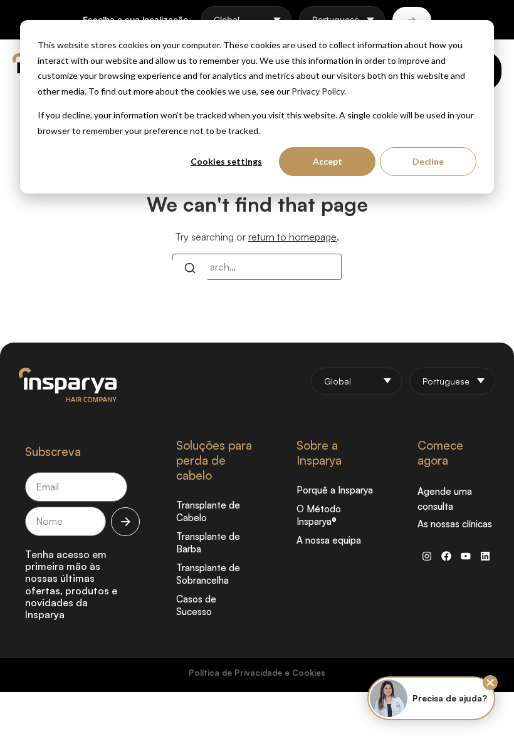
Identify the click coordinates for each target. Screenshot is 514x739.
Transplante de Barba (208, 542)
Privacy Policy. (318, 91)
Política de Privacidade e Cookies (257, 673)
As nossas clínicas (454, 524)
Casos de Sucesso (196, 605)
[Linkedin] (485, 556)
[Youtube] (466, 556)
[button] (490, 682)
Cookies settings (226, 161)
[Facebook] (446, 556)
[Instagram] (427, 556)
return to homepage (292, 236)
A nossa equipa (328, 540)
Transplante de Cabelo (208, 511)
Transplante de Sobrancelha (208, 574)
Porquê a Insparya (334, 490)
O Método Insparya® (318, 515)
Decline (428, 161)
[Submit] (125, 521)
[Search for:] (257, 267)
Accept (327, 161)
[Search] (190, 270)
